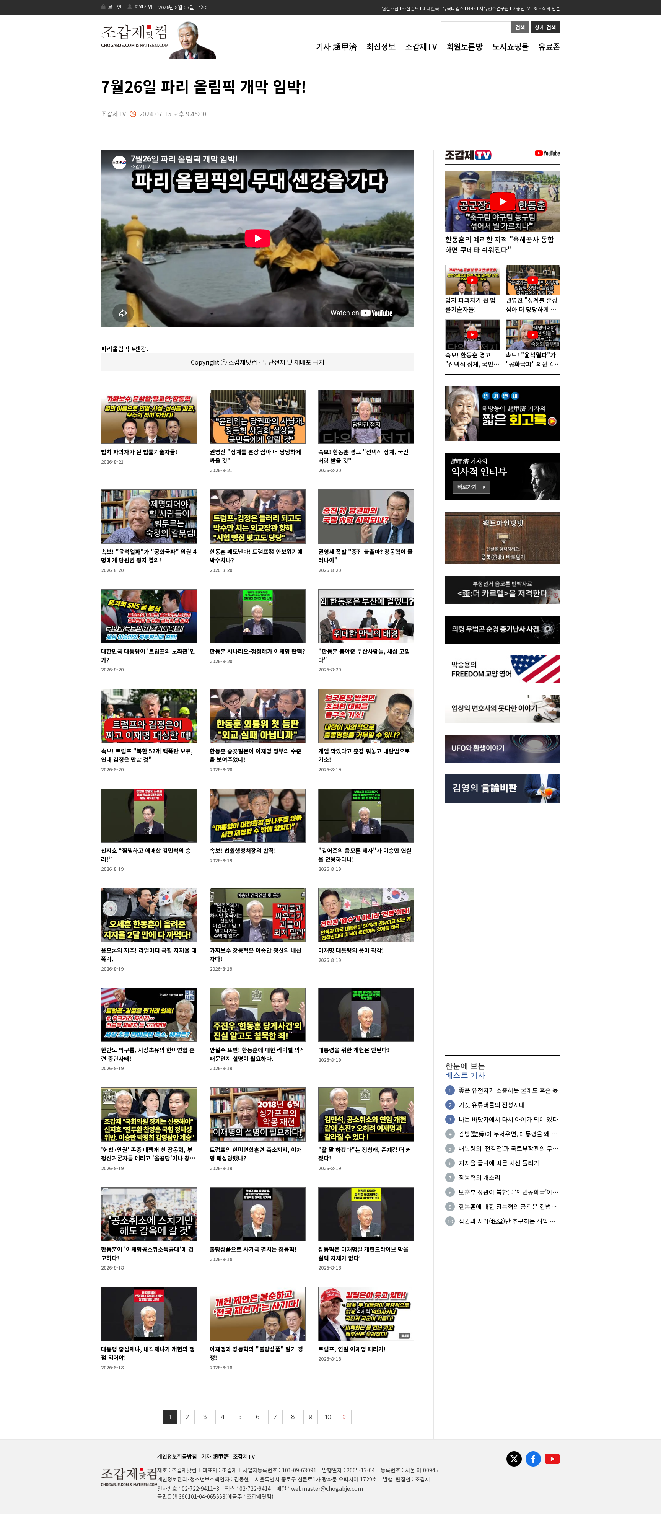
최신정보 (381, 46)
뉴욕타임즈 (453, 8)
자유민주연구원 (494, 8)
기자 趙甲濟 (336, 46)
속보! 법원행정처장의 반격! (243, 850)
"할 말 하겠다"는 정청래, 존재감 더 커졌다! (364, 1154)
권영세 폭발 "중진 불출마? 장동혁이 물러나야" (365, 556)
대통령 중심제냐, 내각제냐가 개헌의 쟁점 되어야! (148, 1353)
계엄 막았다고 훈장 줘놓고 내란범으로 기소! (364, 755)
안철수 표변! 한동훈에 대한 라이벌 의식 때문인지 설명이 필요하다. (257, 1054)
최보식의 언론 (547, 8)
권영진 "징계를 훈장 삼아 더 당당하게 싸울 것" (255, 456)
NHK (471, 8)
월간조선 (390, 8)
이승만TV (521, 8)
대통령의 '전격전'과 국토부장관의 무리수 (508, 1148)
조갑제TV (421, 46)
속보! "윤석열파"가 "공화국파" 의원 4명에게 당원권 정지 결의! (148, 556)
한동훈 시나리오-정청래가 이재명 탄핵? (257, 651)
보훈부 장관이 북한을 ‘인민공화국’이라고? (508, 1191)
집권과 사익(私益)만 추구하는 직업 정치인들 (507, 1221)
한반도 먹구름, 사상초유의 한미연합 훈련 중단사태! (148, 1054)
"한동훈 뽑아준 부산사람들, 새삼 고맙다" (364, 655)
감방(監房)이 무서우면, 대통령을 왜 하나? (508, 1133)
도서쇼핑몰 (510, 46)
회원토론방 (464, 46)
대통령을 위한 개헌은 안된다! (353, 1050)
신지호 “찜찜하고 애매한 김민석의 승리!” (146, 854)
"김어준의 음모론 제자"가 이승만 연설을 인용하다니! (365, 854)
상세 (545, 27)
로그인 (115, 6)
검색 (520, 27)
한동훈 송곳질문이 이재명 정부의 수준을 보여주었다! (255, 755)
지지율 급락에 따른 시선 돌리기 (499, 1162)
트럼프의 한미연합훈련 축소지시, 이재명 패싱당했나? (256, 1154)
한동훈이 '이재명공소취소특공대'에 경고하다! (147, 1253)
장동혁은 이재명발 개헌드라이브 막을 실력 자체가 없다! (363, 1253)
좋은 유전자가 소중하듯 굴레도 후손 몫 (508, 1090)
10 (328, 1417)
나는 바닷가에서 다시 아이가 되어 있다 (508, 1119)
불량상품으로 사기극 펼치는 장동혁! (253, 1249)
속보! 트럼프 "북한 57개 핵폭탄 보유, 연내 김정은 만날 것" (147, 755)
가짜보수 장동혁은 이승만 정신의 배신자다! (255, 954)
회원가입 (143, 6)
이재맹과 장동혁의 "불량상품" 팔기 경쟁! (256, 1353)
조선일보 (410, 8)
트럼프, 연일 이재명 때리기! (352, 1349)
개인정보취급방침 (177, 1456)
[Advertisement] (502, 929)
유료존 (549, 46)
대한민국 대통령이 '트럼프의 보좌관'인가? (148, 655)
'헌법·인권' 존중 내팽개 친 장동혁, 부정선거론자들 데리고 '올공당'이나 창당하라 (148, 1154)
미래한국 (430, 8)
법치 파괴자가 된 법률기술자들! (139, 452)
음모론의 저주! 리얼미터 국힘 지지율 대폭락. (149, 954)
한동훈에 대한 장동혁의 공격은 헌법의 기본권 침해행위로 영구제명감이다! (508, 1206)
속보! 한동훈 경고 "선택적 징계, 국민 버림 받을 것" (363, 456)
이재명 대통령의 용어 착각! (351, 950)
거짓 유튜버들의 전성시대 (492, 1104)
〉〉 (344, 1417)
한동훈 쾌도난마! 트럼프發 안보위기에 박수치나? (256, 556)
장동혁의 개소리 (479, 1177)
